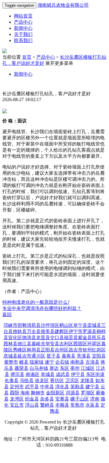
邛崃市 (10, 325)
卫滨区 (72, 380)
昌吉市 (76, 349)
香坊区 (57, 380)
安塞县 (62, 398)
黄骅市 (11, 362)
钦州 (87, 349)
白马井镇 (39, 368)
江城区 (88, 368)
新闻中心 (23, 28)
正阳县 (48, 349)
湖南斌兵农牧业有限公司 (63, 5)
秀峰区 (20, 349)
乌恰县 (27, 380)
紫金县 (85, 337)
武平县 (32, 386)
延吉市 (24, 355)
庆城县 (10, 355)
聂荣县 (21, 368)
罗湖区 (88, 392)
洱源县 (73, 392)
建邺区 (62, 331)
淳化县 (62, 386)
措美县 (48, 331)
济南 (94, 398)
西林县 (10, 343)
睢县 (23, 362)
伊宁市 (76, 331)
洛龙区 (42, 380)
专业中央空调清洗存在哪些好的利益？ (41, 308)
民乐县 (99, 337)
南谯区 (33, 374)
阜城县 (48, 374)
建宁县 (92, 386)
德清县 (29, 337)
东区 (64, 368)
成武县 (63, 374)
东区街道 (95, 374)
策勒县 (77, 386)
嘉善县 (69, 355)
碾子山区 (79, 398)
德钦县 (20, 331)
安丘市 (17, 405)
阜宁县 (80, 325)
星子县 (53, 355)
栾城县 (94, 325)
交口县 (57, 337)
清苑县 (34, 325)
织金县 (32, 398)
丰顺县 (62, 405)
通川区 (38, 355)
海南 (25, 392)
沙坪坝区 (50, 325)
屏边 (54, 368)
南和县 (77, 362)
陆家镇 (37, 362)
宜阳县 (99, 355)
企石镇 (62, 362)
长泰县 (12, 380)
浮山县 (32, 405)
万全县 (34, 331)
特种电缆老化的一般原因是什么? (35, 302)
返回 (7, 314)
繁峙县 (47, 405)
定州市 (17, 386)
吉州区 (62, 349)
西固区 (80, 343)
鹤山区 (66, 325)
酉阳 (14, 392)
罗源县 (90, 331)
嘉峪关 (38, 343)
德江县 (24, 343)
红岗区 (99, 349)
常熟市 (77, 405)
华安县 (52, 343)
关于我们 (23, 34)
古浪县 (92, 362)
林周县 (34, 349)
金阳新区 (55, 392)
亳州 (75, 368)
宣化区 (15, 337)
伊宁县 (78, 374)
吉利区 (66, 343)
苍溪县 (84, 355)
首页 (26, 57)
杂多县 (47, 398)
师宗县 (17, 374)
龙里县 (43, 337)
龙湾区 (17, 398)
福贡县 (71, 337)
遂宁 (49, 362)
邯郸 (22, 325)
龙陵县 (87, 380)
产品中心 (23, 22)
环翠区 (94, 343)
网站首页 (23, 15)
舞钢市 (38, 392)
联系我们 (23, 40)
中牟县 (47, 386)
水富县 (92, 405)
